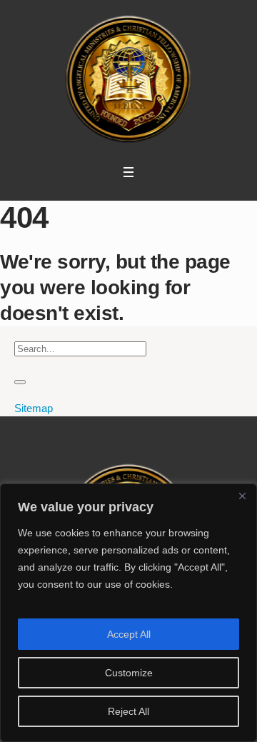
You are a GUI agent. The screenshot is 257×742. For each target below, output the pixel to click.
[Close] (242, 495)
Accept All (129, 634)
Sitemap (33, 408)
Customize (129, 672)
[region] (128, 612)
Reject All (128, 711)
